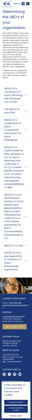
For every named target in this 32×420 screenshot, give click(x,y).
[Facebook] (4, 374)
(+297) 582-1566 (15, 303)
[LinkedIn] (14, 374)
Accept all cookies (16, 402)
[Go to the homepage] (7, 3)
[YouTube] (19, 374)
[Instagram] (9, 374)
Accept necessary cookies (16, 409)
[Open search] (27, 3)
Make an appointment (14, 327)
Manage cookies (16, 415)
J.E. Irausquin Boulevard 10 (13, 316)
